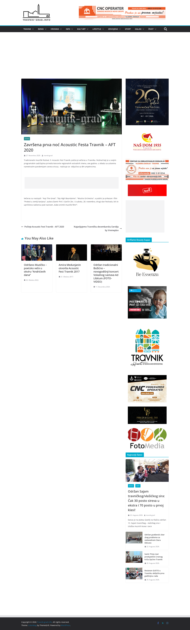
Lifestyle (97, 29)
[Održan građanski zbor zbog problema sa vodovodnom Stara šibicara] (134, 541)
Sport (128, 29)
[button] (32, 29)
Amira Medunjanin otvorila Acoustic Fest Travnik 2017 (70, 268)
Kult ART (81, 29)
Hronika (55, 29)
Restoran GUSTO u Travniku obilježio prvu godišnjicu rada (154, 573)
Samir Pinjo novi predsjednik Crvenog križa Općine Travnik (154, 557)
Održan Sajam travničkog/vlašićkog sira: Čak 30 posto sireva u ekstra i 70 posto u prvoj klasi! (146, 500)
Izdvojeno (113, 29)
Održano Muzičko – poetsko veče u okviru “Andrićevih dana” (35, 270)
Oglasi (138, 29)
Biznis (41, 29)
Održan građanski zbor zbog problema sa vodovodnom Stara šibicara (155, 538)
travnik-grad (48, 155)
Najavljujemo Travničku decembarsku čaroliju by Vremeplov (96, 228)
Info (68, 29)
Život (151, 29)
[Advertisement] (95, 59)
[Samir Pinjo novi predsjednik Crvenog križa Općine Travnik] (134, 558)
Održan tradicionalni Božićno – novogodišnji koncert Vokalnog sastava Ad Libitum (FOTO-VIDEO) (106, 273)
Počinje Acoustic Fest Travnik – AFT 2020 (44, 226)
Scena (27, 139)
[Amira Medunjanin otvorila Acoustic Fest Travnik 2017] (71, 246)
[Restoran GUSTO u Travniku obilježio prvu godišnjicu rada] (134, 575)
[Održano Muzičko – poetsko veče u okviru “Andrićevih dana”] (36, 246)
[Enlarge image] (165, 82)
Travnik (27, 29)
